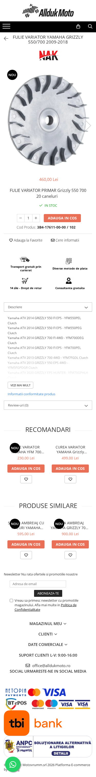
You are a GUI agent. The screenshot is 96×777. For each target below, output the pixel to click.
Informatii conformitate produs (31, 394)
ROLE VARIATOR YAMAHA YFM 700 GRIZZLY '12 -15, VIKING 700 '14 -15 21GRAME (26, 449)
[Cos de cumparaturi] (78, 26)
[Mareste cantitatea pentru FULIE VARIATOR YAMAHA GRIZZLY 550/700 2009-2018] (36, 218)
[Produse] (7, 28)
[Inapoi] (4, 38)
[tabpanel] (48, 120)
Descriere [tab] (15, 307)
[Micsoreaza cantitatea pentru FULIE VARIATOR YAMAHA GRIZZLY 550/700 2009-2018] (21, 218)
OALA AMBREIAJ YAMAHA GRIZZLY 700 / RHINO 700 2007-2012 (70, 525)
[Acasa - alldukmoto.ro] (48, 11)
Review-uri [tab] (18, 405)
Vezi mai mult (20, 385)
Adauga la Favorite (27, 240)
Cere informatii (67, 240)
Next (88, 125)
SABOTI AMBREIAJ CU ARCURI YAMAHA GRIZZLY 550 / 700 (26, 525)
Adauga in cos (62, 218)
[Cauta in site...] (90, 26)
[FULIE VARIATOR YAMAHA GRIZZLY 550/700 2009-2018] (48, 120)
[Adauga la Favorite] (26, 479)
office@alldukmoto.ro (50, 665)
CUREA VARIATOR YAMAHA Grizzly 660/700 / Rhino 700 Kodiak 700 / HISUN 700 (70, 449)
